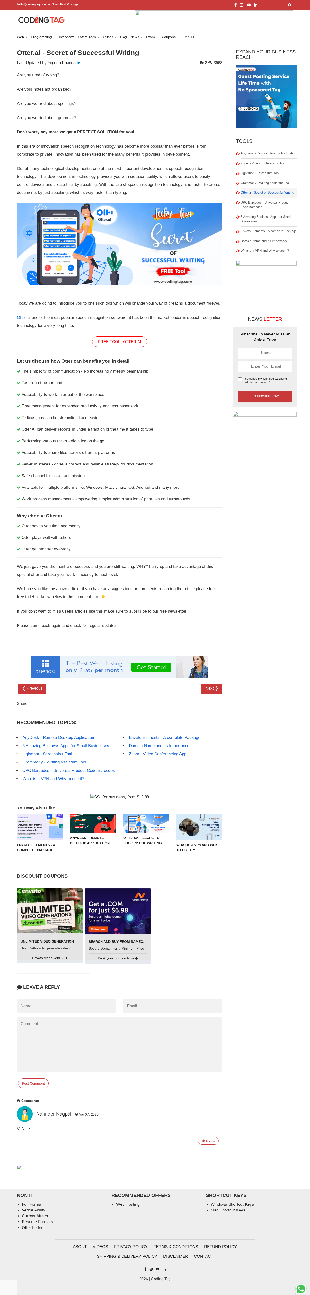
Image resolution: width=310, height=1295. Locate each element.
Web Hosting (128, 1204)
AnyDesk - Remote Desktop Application (58, 737)
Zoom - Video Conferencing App (157, 754)
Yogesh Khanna (62, 63)
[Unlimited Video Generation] (50, 910)
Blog (123, 37)
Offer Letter (32, 1228)
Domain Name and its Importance (159, 745)
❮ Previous (32, 688)
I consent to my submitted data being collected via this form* (265, 380)
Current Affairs (35, 1216)
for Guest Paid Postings (47, 4)
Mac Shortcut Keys (228, 1210)
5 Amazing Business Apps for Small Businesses (66, 745)
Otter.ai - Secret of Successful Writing (267, 192)
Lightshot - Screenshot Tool (47, 754)
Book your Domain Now (116, 958)
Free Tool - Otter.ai (119, 342)
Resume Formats (37, 1221)
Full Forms (31, 1204)
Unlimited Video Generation (47, 941)
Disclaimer (175, 1256)
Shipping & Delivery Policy (127, 1256)
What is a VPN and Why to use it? (53, 779)
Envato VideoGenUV (48, 958)
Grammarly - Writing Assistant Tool (54, 762)
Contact (203, 1256)
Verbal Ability (33, 1210)
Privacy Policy (130, 1246)
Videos (100, 1246)
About (80, 1246)
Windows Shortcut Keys (232, 1204)
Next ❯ (211, 688)
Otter (21, 317)
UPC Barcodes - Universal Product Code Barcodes (69, 770)
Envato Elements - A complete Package (164, 737)
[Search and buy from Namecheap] (118, 910)
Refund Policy (220, 1246)
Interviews (66, 37)
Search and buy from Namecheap (120, 942)
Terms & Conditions (176, 1246)
